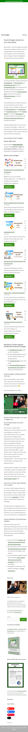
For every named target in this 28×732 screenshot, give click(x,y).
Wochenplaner (19, 83)
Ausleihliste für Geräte (16, 350)
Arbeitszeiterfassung (9, 96)
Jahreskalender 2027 (9, 87)
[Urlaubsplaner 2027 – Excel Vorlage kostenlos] (13, 286)
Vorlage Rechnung (11, 109)
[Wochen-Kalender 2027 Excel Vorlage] (13, 196)
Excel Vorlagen (5, 35)
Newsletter (15, 497)
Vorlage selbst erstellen (10, 478)
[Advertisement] (14, 18)
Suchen (9, 617)
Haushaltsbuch (8, 83)
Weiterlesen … (9, 187)
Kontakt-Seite (18, 612)
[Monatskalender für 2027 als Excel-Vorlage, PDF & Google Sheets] (13, 254)
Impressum (24, 727)
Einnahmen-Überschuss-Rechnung (13, 118)
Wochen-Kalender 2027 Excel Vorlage (14, 203)
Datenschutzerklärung (16, 727)
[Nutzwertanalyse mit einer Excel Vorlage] (13, 315)
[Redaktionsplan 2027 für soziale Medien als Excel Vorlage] (13, 163)
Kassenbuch (19, 114)
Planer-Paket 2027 (18, 144)
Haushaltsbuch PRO (21, 691)
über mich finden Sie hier (15, 610)
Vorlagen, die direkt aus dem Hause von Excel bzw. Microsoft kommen (16, 542)
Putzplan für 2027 (15, 361)
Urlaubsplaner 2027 (11, 111)
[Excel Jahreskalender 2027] (13, 225)
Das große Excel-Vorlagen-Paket (14, 1)
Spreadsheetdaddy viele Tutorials (17, 549)
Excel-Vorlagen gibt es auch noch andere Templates (16, 560)
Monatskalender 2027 (10, 85)
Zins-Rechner (22, 109)
